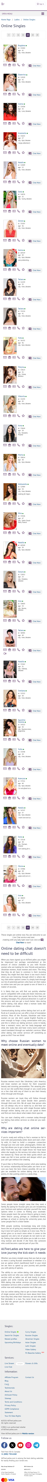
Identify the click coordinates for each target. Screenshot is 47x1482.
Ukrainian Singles (32, 1339)
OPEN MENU (7, 13)
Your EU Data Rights (13, 1416)
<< (9, 35)
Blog (6, 1381)
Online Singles (10, 1332)
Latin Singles (30, 1346)
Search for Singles (12, 1335)
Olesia (20, 866)
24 (33, 35)
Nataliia (21, 542)
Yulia (20, 338)
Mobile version (28, 1433)
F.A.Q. (7, 1384)
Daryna (21, 572)
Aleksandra (22, 484)
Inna (20, 601)
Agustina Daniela (21, 721)
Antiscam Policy (11, 1395)
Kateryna (21, 778)
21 (18, 35)
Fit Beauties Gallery (33, 1353)
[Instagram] (28, 1445)
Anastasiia (22, 133)
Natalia (21, 162)
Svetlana (21, 691)
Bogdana (21, 45)
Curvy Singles (30, 1332)
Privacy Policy (10, 1405)
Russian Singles (31, 1335)
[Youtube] (20, 1445)
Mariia (20, 455)
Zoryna (21, 221)
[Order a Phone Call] (18, 64)
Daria (20, 192)
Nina (20, 513)
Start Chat (38, 1477)
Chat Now (36, 66)
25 (37, 35)
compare (20, 1364)
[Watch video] (5, 653)
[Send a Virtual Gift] (14, 64)
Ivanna (20, 104)
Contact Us (29, 1377)
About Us (8, 1391)
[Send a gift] (9, 64)
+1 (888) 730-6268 (9, 1454)
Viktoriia (21, 396)
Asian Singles (30, 1342)
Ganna (20, 250)
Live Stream (9, 1363)
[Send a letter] (5, 64)
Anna (20, 426)
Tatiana (21, 279)
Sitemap (8, 1398)
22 (23, 35)
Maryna (21, 367)
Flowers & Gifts (31, 1363)
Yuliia (20, 749)
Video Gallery (30, 1349)
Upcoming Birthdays (13, 1342)
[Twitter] (12, 1445)
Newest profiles (11, 1339)
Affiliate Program (11, 1377)
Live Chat (8, 1367)
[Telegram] (36, 1445)
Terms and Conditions (13, 1402)
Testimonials (10, 1388)
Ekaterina (22, 75)
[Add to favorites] (24, 64)
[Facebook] (4, 1445)
